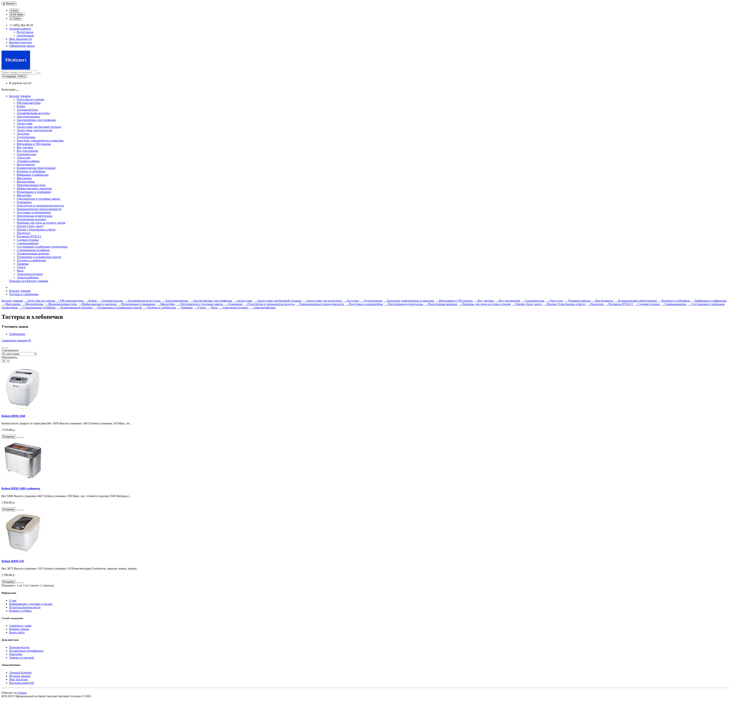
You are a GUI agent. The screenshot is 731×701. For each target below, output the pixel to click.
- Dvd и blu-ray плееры (39, 300)
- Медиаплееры (32, 304)
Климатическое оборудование (36, 167)
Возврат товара (19, 629)
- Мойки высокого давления (97, 304)
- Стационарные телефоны (37, 307)
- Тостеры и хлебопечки (159, 307)
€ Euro (14, 10)
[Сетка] (6, 348)
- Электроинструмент (233, 307)
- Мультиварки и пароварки (136, 304)
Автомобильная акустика (33, 113)
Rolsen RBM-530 (13, 561)
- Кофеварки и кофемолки (709, 300)
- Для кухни (554, 300)
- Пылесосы (595, 304)
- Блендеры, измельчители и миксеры (408, 300)
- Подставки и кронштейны (364, 304)
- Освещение (233, 304)
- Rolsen (91, 300)
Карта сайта (17, 632)
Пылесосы (23, 233)
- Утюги (199, 307)
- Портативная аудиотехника (403, 304)
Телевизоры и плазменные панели (39, 257)
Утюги (21, 267)
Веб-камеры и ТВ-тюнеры (34, 144)
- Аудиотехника (371, 300)
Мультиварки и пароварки (34, 191)
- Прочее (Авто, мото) (526, 304)
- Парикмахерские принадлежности (319, 304)
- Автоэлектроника (174, 300)
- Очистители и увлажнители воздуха (269, 304)
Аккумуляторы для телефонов (36, 120)
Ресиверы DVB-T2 (29, 236)
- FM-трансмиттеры (70, 300)
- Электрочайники (262, 307)
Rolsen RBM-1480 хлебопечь (21, 488)
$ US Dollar (17, 14)
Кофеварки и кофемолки (33, 174)
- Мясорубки (165, 304)
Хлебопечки (17, 334)
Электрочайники (28, 277)
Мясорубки (24, 195)
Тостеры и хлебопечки (31, 260)
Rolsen (21, 106)
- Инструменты (602, 300)
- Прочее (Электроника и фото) (564, 304)
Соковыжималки (28, 243)
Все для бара (25, 147)
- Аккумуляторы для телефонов (210, 300)
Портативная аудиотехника (34, 215)
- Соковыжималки (673, 304)
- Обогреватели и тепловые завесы (199, 304)
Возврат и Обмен (20, 610)
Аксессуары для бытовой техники (39, 126)
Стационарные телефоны (33, 250)
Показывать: (10, 357)
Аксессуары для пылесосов (34, 130)
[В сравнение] (22, 437)
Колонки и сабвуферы (31, 171)
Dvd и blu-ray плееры (30, 99)
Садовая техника (28, 239)
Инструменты (26, 164)
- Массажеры (11, 304)
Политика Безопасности (25, 607)
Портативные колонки (31, 219)
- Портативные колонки (440, 304)
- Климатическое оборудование (635, 300)
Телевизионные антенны (33, 253)
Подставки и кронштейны (34, 212)
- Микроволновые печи (60, 304)
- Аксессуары (242, 300)
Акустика (23, 133)
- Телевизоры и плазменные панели (117, 307)
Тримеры (23, 263)
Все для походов (27, 150)
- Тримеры (185, 307)
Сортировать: (10, 350)
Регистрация (25, 32)
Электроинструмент (30, 274)
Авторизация (25, 35)
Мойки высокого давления (34, 188)
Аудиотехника (26, 137)
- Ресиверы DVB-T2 (619, 304)
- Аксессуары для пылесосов (322, 300)
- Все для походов (507, 300)
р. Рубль (16, 18)
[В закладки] (18, 437)
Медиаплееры (26, 181)
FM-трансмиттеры (29, 102)
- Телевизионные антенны (74, 307)
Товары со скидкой (21, 657)
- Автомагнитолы (110, 300)
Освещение (24, 202)
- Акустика (350, 300)
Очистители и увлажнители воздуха (40, 205)
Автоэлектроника (28, 116)
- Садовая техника (647, 304)
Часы (20, 270)
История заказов (19, 676)
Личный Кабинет (20, 672)
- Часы (212, 307)
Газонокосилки (26, 154)
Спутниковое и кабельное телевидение (42, 246)
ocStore (22, 692)
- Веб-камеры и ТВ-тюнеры (454, 300)
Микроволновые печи (31, 185)
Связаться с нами (20, 625)
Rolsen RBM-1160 (13, 416)
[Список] (3, 348)
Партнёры (15, 654)
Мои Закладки (18, 679)
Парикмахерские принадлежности (39, 209)
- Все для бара (484, 300)
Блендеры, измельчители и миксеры (40, 140)
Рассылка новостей (21, 682)
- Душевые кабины (577, 300)
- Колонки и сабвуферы (674, 300)
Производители (19, 647)
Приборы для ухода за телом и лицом (41, 222)
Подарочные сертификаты (26, 650)
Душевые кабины (28, 161)
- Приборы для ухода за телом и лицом (484, 304)
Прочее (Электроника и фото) (36, 229)
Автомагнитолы (27, 109)
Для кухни (23, 157)
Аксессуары (24, 123)
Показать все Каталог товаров (28, 280)
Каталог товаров (20, 96)
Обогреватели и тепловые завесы (38, 198)
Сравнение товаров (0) (16, 340)
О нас (13, 600)
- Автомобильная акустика (142, 300)
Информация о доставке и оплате (31, 604)
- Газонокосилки (532, 300)
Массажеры (24, 178)
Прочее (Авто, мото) (30, 226)
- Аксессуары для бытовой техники (277, 300)
